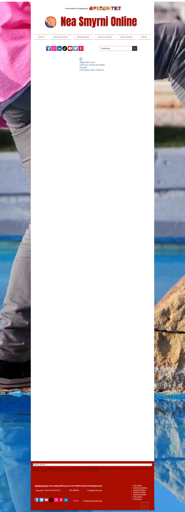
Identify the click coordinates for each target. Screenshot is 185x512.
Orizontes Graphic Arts (93, 501)
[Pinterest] (81, 48)
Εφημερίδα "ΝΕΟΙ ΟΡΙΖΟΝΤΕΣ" (48, 490)
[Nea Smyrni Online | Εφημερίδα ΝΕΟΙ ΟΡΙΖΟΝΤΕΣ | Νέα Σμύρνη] (48, 48)
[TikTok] (64, 48)
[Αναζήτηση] (134, 48)
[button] (60, 37)
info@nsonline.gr (94, 490)
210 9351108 (74, 490)
